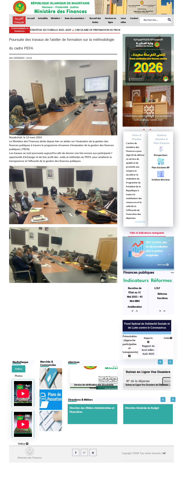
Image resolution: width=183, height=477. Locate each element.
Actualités (43, 18)
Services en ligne (110, 20)
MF (164, 453)
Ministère (55, 18)
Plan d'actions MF (161, 167)
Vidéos (22, 443)
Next (170, 361)
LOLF (157, 288)
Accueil (31, 18)
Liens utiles (123, 20)
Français (19, 22)
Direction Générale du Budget (142, 407)
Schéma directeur (161, 180)
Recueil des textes (95, 20)
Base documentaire (74, 18)
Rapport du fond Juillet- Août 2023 (148, 349)
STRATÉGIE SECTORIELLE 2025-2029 (36, 30)
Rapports (148, 338)
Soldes (167, 338)
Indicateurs (136, 280)
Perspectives (160, 155)
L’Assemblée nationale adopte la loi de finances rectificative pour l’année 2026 (148, 118)
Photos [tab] (19, 375)
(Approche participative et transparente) (130, 346)
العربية (19, 18)
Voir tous (162, 264)
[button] (145, 129)
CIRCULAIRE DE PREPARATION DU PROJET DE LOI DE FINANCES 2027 (100, 30)
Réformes (161, 280)
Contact (134, 18)
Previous (160, 361)
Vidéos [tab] (18, 368)
